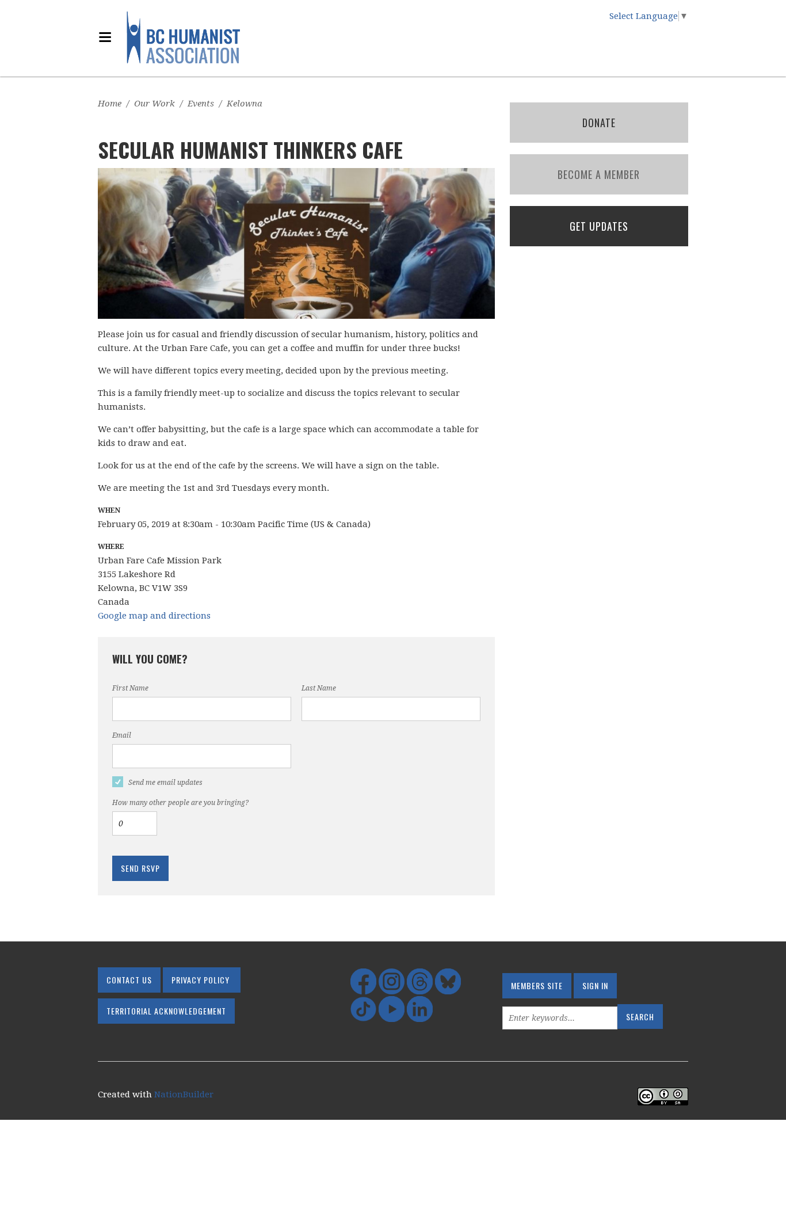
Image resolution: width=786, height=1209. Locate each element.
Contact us (129, 980)
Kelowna (244, 103)
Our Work (154, 103)
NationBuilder (183, 1094)
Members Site (537, 985)
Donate (599, 122)
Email (121, 735)
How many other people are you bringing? (180, 803)
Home (109, 103)
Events (201, 103)
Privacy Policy (200, 980)
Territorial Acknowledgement (166, 1011)
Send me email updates (165, 783)
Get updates (599, 226)
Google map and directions (154, 616)
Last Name (319, 688)
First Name (130, 688)
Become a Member (599, 174)
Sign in (595, 985)
